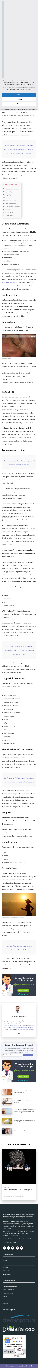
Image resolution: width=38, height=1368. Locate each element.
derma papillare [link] (18, 330)
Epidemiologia (9, 192)
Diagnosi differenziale (11, 203)
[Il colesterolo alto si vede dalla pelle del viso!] (19, 1166)
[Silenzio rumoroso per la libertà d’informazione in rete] (7, 1092)
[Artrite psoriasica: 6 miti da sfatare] (7, 1131)
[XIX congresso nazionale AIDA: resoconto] (7, 1101)
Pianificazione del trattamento (12, 206)
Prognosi (7, 209)
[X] (23, 1033)
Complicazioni (9, 212)
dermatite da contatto (9, 282)
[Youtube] (21, 1248)
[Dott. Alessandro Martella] (19, 1009)
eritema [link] (6, 595)
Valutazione (8, 197)
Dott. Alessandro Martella (19, 1016)
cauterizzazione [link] (7, 498)
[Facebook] (15, 1033)
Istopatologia (8, 195)
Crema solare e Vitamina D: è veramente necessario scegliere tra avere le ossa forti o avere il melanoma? (25, 1111)
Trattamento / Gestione (11, 200)
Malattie (6, 1187)
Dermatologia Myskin (18, 1022)
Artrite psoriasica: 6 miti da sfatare (23, 1131)
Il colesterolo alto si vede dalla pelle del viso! (18, 1191)
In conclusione (9, 215)
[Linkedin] (19, 1033)
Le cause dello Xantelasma (12, 189)
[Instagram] (8, 1248)
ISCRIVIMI (28, 1055)
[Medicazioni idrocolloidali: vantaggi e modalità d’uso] (7, 1121)
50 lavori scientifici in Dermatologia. (11, 1025)
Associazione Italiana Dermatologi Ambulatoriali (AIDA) (18, 1027)
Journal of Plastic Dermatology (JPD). (26, 1029)
